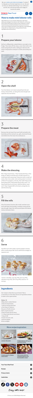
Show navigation (30, 13)
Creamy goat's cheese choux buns (7, 355)
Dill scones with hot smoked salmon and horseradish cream (23, 356)
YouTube (17, 384)
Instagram (26, 384)
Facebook (8, 384)
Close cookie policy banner (31, 2)
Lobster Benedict (6, 340)
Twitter (12, 384)
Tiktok (3, 384)
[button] (16, 365)
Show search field (26, 13)
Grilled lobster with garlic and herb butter (24, 341)
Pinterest (21, 384)
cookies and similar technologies (14, 2)
